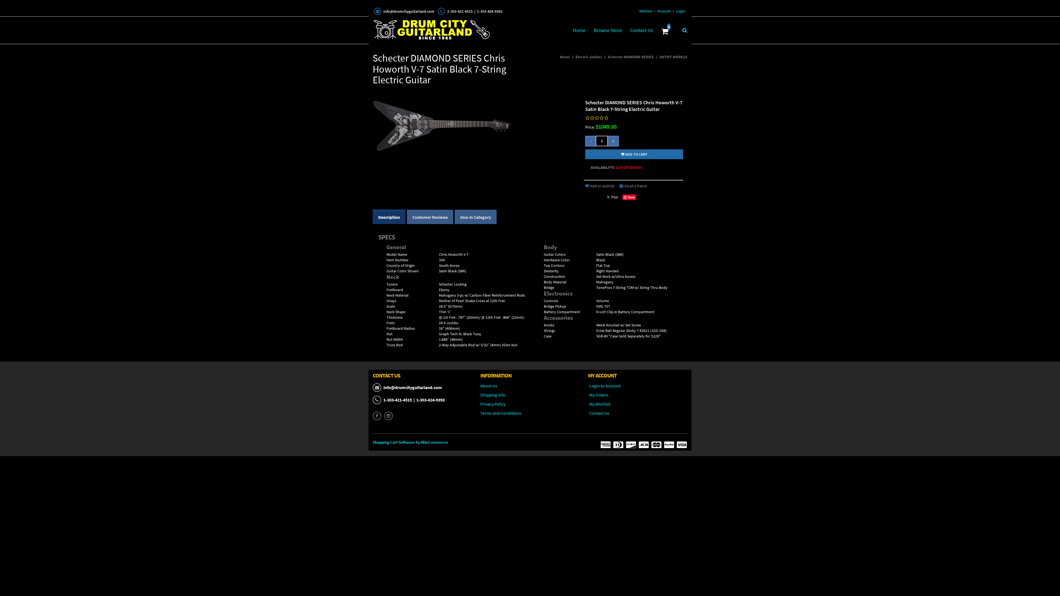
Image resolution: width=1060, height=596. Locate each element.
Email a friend (635, 185)
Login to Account (605, 386)
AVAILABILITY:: (603, 167)
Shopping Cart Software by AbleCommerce (410, 442)
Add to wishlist (602, 185)
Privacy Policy (492, 404)
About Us (488, 386)
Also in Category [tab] (475, 217)
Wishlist (645, 11)
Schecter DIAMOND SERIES (631, 56)
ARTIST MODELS (673, 56)
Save (631, 197)
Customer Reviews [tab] (430, 217)
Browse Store (608, 30)
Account (664, 11)
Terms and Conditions (500, 413)
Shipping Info (492, 395)
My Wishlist (599, 404)
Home (579, 30)
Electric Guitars (589, 56)
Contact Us (641, 30)
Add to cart (636, 154)
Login (680, 11)
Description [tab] (389, 217)
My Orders (598, 395)
